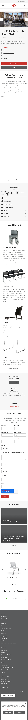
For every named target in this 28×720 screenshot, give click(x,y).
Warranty (3, 672)
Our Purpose (4, 616)
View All (14, 545)
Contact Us (3, 630)
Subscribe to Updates (8, 695)
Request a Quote (14, 63)
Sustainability (4, 618)
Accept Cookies (8, 712)
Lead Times (4, 657)
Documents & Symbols (9, 53)
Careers (3, 621)
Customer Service (5, 665)
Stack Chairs (18, 10)
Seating (12, 10)
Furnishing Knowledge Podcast (8, 643)
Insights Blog (4, 636)
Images (5, 56)
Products (7, 10)
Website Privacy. (5, 709)
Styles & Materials (8, 50)
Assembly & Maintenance (7, 667)
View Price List (14, 382)
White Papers (4, 638)
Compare (14, 67)
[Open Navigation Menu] (3, 5)
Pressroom (3, 623)
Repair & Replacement (6, 670)
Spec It (5, 58)
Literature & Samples (6, 659)
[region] (14, 710)
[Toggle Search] (25, 5)
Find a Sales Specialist (6, 655)
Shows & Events (5, 625)
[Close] (25, 703)
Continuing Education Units (7, 640)
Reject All (20, 712)
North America (22, 1)
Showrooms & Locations (6, 628)
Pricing (3, 652)
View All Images (14, 179)
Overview (6, 47)
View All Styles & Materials (14, 368)
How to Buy (4, 650)
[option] (14, 19)
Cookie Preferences (14, 716)
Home (2, 10)
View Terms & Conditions (14, 406)
